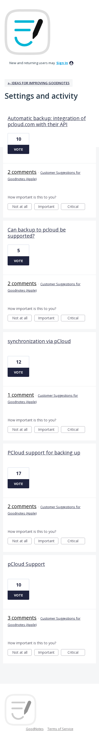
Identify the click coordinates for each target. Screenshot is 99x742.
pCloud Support (26, 564)
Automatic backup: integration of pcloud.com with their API (47, 121)
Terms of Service (60, 728)
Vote (18, 149)
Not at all (22, 207)
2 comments (22, 171)
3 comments (22, 617)
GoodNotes (35, 728)
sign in (62, 63)
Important (48, 207)
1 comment (21, 394)
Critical (76, 207)
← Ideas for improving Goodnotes (39, 83)
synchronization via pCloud (39, 341)
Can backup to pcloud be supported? (37, 232)
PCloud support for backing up (44, 452)
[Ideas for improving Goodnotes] (27, 32)
